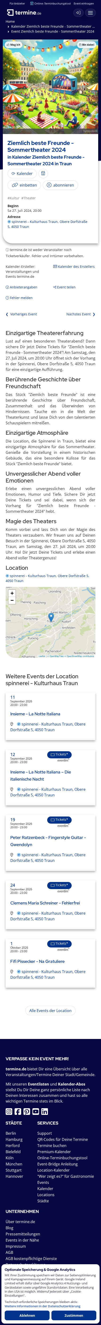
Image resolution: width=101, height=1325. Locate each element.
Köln (10, 1157)
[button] (51, 617)
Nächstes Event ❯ (80, 314)
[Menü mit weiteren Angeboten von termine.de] (90, 13)
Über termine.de (20, 1221)
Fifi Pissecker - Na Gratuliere (37, 961)
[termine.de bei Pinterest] (27, 1113)
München (14, 1164)
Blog (9, 1227)
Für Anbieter (17, 3)
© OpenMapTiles (55, 656)
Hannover (14, 1176)
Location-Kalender (53, 1170)
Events (43, 1182)
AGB (9, 1252)
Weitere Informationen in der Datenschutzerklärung (42, 1306)
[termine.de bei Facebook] (19, 1113)
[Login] (78, 13)
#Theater (28, 198)
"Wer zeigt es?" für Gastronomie (65, 1176)
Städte (43, 1200)
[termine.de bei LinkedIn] (45, 1113)
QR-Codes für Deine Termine (62, 1139)
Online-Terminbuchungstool (52, 3)
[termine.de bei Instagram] (10, 1113)
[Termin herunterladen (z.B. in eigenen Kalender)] (43, 173)
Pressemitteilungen (23, 1234)
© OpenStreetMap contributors (79, 656)
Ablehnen (27, 1315)
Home (10, 21)
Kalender (45, 1188)
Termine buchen (51, 1145)
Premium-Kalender (54, 1151)
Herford (13, 1145)
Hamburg (14, 1139)
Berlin (11, 1133)
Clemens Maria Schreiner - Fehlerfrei (45, 903)
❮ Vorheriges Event (21, 314)
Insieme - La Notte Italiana (35, 714)
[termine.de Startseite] (26, 11)
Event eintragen (84, 3)
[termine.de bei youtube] (36, 1113)
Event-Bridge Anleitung (57, 1164)
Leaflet (42, 656)
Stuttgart (14, 1170)
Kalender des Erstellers (76, 266)
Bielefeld (13, 1151)
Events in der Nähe (22, 1240)
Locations (45, 1194)
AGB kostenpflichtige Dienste (31, 1258)
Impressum (16, 1246)
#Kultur (13, 198)
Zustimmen (74, 1315)
